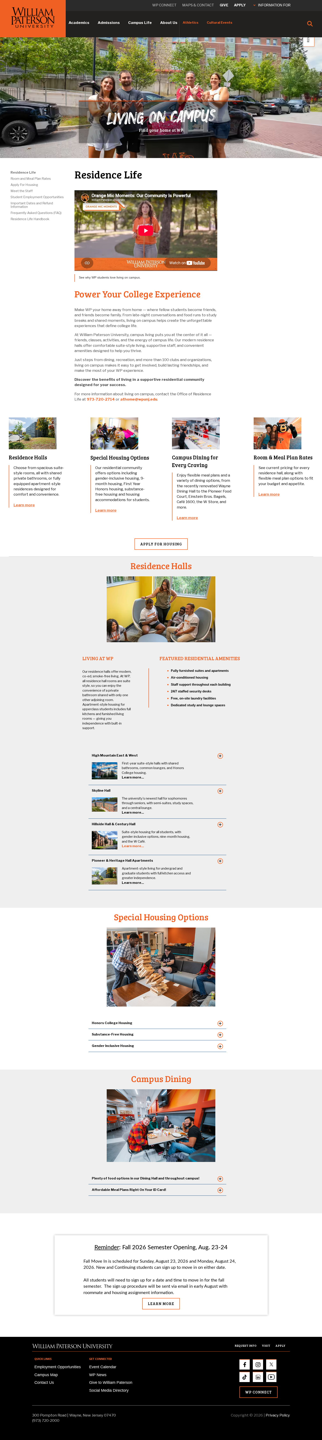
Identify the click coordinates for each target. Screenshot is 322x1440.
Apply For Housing (24, 185)
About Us (168, 22)
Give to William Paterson (110, 1382)
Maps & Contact (198, 5)
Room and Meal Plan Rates (31, 178)
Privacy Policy (278, 1415)
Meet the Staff (22, 191)
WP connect (164, 5)
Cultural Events (219, 23)
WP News (97, 1375)
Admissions (109, 22)
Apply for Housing (161, 544)
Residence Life (23, 172)
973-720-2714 (101, 399)
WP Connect (258, 1392)
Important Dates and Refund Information (32, 205)
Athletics (190, 23)
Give (224, 5)
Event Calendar (102, 1367)
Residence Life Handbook (30, 219)
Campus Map (46, 1375)
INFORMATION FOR (274, 5)
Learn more (24, 505)
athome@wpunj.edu (138, 399)
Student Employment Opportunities (37, 197)
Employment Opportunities (57, 1367)
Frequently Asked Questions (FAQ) (36, 213)
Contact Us (44, 1382)
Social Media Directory (109, 1390)
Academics (79, 22)
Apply (240, 5)
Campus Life (140, 22)
